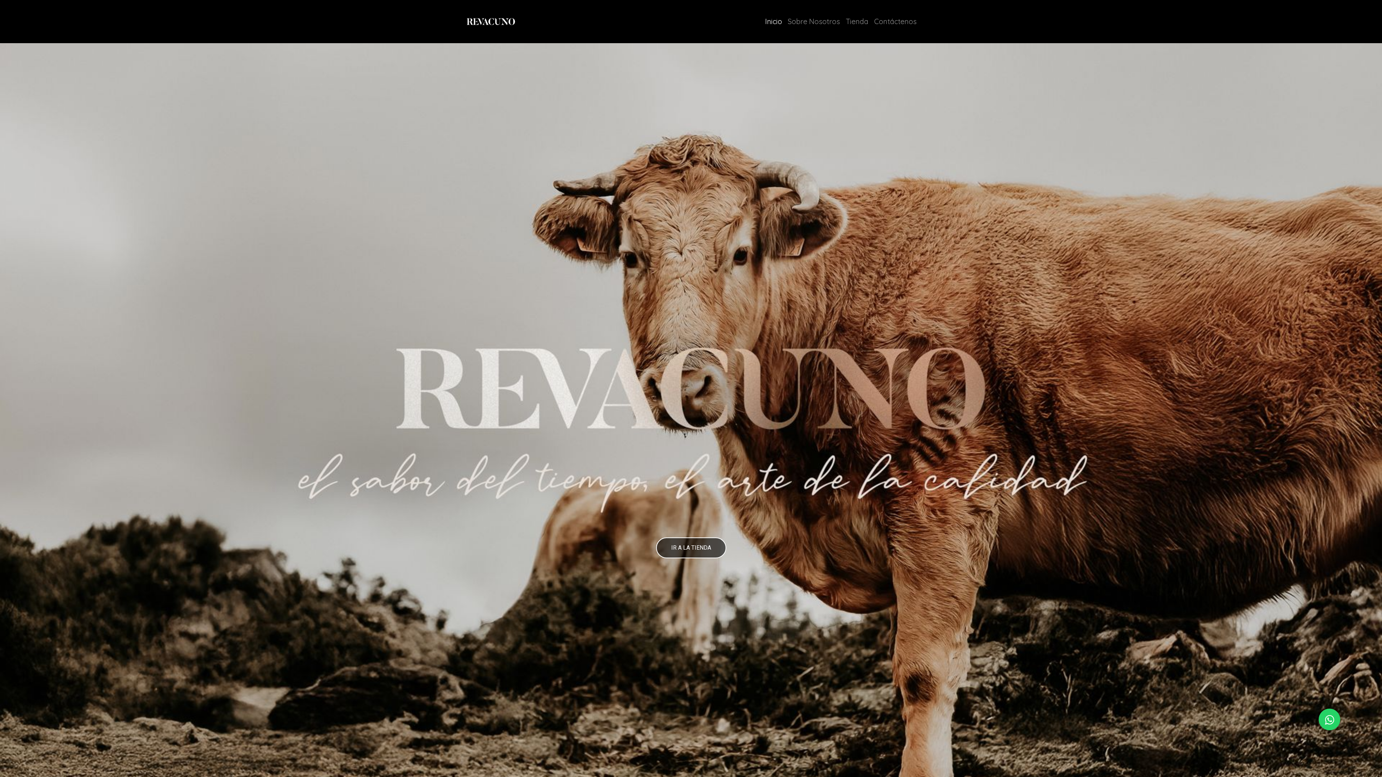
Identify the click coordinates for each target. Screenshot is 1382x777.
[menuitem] (773, 21)
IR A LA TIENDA (691, 547)
